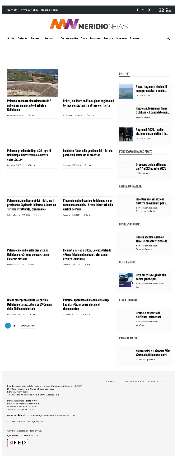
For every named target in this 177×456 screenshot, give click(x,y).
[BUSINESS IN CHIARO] (130, 220)
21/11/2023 (75, 314)
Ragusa (108, 38)
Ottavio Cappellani (146, 359)
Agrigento (50, 38)
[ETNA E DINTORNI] (128, 296)
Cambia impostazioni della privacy (24, 430)
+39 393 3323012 (66, 415)
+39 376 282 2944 (25, 409)
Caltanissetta (69, 38)
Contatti (12, 9)
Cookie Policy (49, 9)
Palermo (36, 38)
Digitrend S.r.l (37, 421)
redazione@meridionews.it (25, 403)
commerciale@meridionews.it (42, 415)
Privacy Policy (29, 9)
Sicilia (11, 38)
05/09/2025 (20, 165)
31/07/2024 (26, 215)
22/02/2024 (20, 314)
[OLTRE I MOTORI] (127, 258)
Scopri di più (52, 394)
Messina (95, 38)
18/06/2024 (76, 215)
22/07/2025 (76, 165)
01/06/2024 (76, 265)
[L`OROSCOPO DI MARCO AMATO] (135, 148)
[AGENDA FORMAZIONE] (130, 182)
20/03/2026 (78, 115)
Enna (84, 38)
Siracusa (121, 38)
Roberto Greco (68, 115)
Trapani (134, 38)
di (137, 173)
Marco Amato (144, 173)
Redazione (11, 115)
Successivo (28, 326)
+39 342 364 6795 (27, 406)
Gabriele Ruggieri (14, 215)
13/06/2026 (20, 115)
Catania (22, 38)
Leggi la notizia (143, 95)
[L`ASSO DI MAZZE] (128, 334)
